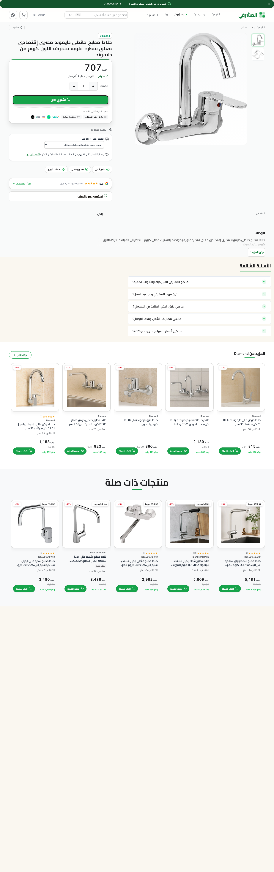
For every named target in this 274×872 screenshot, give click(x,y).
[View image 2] (258, 54)
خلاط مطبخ (247, 27)
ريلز (166, 14)
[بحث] (70, 15)
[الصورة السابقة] (241, 103)
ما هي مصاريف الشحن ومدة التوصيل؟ (157, 318)
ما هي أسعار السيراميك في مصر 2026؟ (157, 331)
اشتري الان (58, 100)
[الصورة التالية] (141, 103)
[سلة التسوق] (23, 15)
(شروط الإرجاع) (33, 154)
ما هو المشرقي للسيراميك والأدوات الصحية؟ (160, 282)
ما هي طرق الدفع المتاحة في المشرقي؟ (158, 306)
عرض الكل (22, 354)
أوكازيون (179, 14)
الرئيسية (216, 14)
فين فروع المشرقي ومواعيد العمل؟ (155, 294)
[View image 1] (258, 40)
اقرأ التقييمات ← (22, 183)
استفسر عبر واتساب (91, 196)
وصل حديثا (199, 14)
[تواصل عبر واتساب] (13, 15)
